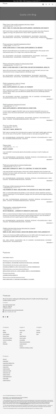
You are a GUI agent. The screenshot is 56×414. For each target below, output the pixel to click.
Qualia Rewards (23, 344)
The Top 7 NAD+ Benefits (12, 129)
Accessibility (22, 340)
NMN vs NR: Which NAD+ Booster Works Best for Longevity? (26, 232)
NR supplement (35, 36)
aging (7, 199)
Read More (49, 38)
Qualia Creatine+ (6, 374)
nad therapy (17, 36)
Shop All (4, 359)
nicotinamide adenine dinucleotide (21, 119)
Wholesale (5, 344)
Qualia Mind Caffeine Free (8, 363)
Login (21, 332)
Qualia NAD (9, 119)
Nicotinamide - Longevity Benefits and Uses (20, 211)
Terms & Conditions (7, 340)
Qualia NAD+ (6, 367)
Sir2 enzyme (27, 137)
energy (4, 119)
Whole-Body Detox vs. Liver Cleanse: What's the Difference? (21, 271)
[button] (43, 4)
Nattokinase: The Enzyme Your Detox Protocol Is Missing (21, 262)
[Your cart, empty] (52, 4)
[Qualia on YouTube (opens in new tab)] (7, 317)
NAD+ (4, 240)
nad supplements (10, 36)
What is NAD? (8, 149)
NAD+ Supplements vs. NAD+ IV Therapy (18, 87)
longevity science (34, 37)
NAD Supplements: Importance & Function (19, 108)
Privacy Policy (6, 336)
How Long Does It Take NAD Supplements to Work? (23, 47)
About (4, 330)
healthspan (32, 119)
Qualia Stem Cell (6, 372)
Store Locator (23, 338)
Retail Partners (23, 336)
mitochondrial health (8, 37)
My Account (22, 330)
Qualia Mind (5, 361)
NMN (30, 96)
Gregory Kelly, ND (8, 166)
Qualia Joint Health (7, 370)
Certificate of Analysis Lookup (26, 347)
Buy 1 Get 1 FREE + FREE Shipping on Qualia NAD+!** (26, 1)
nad (4, 36)
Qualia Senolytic (6, 369)
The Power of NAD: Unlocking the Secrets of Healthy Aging (26, 189)
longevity (33, 57)
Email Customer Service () (13, 310)
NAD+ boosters (17, 37)
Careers (4, 342)
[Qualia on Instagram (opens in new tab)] (5, 317)
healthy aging (43, 36)
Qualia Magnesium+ (7, 376)
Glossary (38, 332)
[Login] (49, 4)
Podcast (38, 330)
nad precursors (20, 117)
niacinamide (37, 96)
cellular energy (26, 37)
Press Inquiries (6, 334)
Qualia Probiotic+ (7, 380)
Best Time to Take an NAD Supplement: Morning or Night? (26, 28)
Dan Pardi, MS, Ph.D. (8, 26)
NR (33, 96)
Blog (37, 334)
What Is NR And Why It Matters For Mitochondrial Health (26, 67)
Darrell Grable (7, 45)
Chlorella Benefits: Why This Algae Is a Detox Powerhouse (21, 266)
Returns (21, 345)
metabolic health (43, 37)
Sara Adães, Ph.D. (8, 85)
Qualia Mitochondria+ (7, 365)
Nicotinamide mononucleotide (10, 97)
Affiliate (4, 332)
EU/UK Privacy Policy (7, 338)
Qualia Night (5, 378)
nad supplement (29, 117)
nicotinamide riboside (26, 36)
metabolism (36, 117)
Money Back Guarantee (25, 342)
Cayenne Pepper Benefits (10, 275)
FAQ (21, 334)
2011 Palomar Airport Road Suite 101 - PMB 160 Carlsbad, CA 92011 (9, 306)
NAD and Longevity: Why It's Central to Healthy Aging (25, 168)
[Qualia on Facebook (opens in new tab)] (3, 317)
